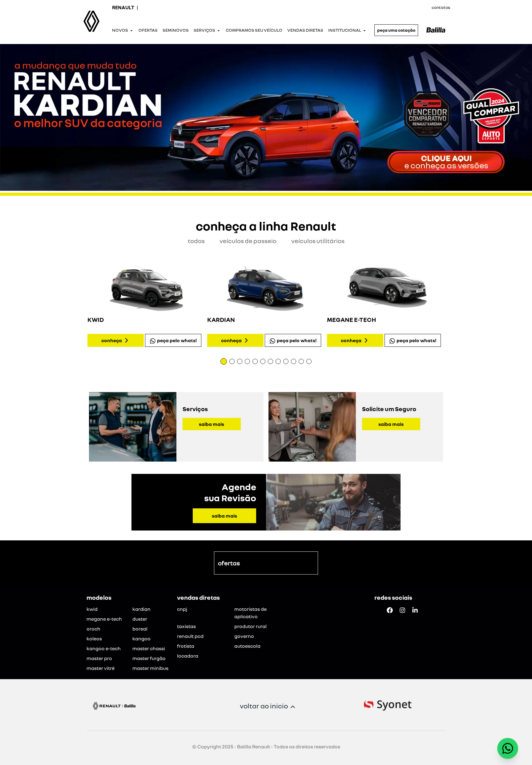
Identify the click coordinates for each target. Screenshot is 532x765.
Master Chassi (148, 648)
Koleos (94, 638)
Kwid (92, 609)
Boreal (139, 629)
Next (450, 307)
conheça (111, 340)
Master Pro (99, 658)
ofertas (229, 563)
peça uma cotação (396, 30)
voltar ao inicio (264, 706)
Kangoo (141, 638)
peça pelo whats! (177, 340)
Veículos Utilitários (318, 240)
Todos (196, 240)
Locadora (187, 656)
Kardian (141, 609)
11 (301, 361)
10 (293, 361)
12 (309, 361)
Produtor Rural (250, 626)
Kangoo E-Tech (104, 648)
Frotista (185, 646)
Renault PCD (190, 636)
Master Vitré (101, 668)
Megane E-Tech (104, 619)
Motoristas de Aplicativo (250, 612)
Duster (139, 619)
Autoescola (247, 646)
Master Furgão (149, 658)
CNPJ (182, 609)
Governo (244, 636)
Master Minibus (150, 668)
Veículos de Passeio (248, 240)
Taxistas (186, 626)
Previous (82, 307)
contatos (441, 7)
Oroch (93, 629)
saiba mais (211, 424)
